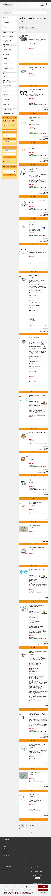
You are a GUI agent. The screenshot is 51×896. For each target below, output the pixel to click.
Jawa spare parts (37, 8)
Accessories (5, 102)
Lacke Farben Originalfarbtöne (6, 79)
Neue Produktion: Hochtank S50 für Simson (8, 110)
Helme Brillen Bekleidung (8, 60)
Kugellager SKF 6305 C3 (34, 337)
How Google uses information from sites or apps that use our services (19, 893)
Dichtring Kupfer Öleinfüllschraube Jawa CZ (37, 146)
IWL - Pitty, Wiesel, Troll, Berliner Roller (7, 41)
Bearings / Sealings (7, 49)
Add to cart (33, 63)
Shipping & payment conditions (9, 850)
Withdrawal (5, 853)
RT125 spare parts (6, 30)
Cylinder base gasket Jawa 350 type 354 (37, 89)
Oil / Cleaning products (7, 63)
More (44, 8)
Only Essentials (43, 889)
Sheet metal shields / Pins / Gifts (8, 88)
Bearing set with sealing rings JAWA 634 (37, 34)
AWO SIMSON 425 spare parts (8, 37)
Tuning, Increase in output (8, 68)
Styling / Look (5, 66)
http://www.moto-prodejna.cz (37, 871)
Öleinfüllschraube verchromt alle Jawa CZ (37, 547)
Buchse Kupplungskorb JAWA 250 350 (36, 67)
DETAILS (31, 48)
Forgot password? (6, 161)
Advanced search (9, 141)
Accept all (43, 886)
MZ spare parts (9, 8)
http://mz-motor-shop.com (37, 875)
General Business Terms (7, 844)
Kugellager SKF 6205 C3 (34, 275)
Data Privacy (5, 841)
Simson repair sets (6, 107)
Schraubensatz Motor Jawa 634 (35, 772)
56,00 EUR (10, 127)
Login (9, 157)
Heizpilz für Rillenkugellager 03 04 (35, 222)
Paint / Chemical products (8, 82)
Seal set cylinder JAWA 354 (34, 794)
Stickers (4, 51)
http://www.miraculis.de (37, 883)
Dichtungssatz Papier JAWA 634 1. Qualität (37, 200)
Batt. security (5, 868)
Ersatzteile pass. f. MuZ (27, 8)
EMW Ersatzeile (6, 96)
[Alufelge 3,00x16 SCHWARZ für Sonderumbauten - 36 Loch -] (9, 121)
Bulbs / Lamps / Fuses (7, 44)
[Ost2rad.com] (8, 5)
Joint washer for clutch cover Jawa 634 (37, 247)
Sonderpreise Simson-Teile (8, 113)
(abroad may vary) (43, 76)
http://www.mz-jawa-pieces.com (37, 867)
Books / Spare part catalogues (6, 58)
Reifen (4, 46)
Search (9, 138)
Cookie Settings (6, 855)
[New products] (15, 117)
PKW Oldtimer (6, 91)
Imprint (4, 846)
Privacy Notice (31, 890)
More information (43, 892)
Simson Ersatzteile (17, 8)
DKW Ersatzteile (6, 94)
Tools (4, 71)
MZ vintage (5, 27)
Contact (4, 848)
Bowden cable (6, 104)
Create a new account (7, 159)
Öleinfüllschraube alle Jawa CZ (35, 525)
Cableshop (5, 73)
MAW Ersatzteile (6, 99)
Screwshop (5, 76)
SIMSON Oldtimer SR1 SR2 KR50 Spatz (8, 33)
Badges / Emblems (6, 54)
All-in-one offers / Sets (7, 85)
